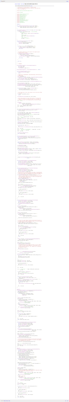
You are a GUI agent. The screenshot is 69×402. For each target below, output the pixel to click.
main (19, 3)
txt (65, 400)
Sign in (67, 1)
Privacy (7, 400)
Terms (9, 400)
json (67, 400)
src (21, 3)
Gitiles (5, 400)
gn (15, 3)
